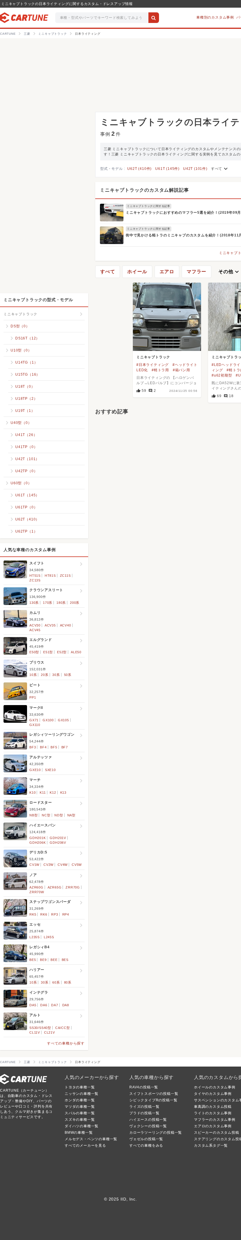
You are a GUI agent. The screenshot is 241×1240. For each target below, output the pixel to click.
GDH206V (58, 842)
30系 (56, 675)
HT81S (50, 575)
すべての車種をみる (146, 1145)
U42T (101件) (195, 169)
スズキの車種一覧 (80, 1120)
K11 (43, 792)
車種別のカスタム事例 (215, 17)
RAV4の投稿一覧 (143, 1087)
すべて (220, 168)
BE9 (43, 960)
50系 (67, 675)
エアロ (167, 271)
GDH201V (58, 838)
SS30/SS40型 (40, 1028)
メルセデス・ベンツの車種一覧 (91, 1139)
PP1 (32, 697)
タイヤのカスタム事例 (213, 1094)
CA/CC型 (62, 1028)
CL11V (34, 1032)
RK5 (32, 914)
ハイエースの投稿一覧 (148, 1120)
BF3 (32, 747)
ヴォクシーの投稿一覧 (148, 1126)
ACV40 (65, 625)
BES (65, 960)
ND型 (58, 815)
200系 (74, 602)
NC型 (46, 815)
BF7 (64, 747)
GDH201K (37, 838)
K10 (32, 792)
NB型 (33, 815)
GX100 (48, 720)
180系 (61, 602)
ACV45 (35, 630)
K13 (63, 792)
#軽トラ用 (160, 370)
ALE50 (76, 652)
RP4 (65, 914)
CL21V (49, 1032)
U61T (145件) (167, 169)
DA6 (43, 1005)
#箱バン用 (181, 370)
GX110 (34, 725)
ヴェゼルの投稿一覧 (146, 1139)
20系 (44, 675)
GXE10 (35, 770)
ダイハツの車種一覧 (81, 1126)
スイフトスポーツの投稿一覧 (153, 1094)
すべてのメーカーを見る (85, 1145)
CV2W (48, 864)
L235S (34, 937)
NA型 (71, 815)
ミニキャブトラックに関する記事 (148, 206)
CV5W (77, 864)
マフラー (196, 271)
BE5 (32, 960)
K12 (53, 792)
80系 (67, 982)
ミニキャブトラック (153, 357)
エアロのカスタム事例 (213, 1126)
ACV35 (50, 625)
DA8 (65, 1005)
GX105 (63, 720)
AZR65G (55, 887)
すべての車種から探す (66, 1043)
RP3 (54, 914)
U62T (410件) (139, 169)
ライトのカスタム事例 (213, 1113)
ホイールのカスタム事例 (214, 1087)
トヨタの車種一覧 (80, 1087)
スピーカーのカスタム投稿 (216, 1132)
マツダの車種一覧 (80, 1107)
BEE (54, 960)
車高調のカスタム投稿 (213, 1107)
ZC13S (35, 580)
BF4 (43, 747)
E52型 (62, 652)
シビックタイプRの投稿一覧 (153, 1100)
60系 (56, 982)
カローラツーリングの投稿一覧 (155, 1132)
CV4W (63, 864)
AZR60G (36, 887)
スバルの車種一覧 (80, 1113)
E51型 (48, 652)
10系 (33, 675)
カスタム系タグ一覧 (211, 1145)
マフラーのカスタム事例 (214, 1120)
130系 (34, 602)
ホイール (137, 271)
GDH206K (37, 842)
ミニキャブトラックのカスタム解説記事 (144, 190)
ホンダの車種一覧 (80, 1100)
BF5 (54, 747)
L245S (49, 937)
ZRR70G (73, 887)
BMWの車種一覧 (79, 1132)
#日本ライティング (152, 365)
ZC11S (65, 575)
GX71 (34, 720)
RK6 (43, 914)
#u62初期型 (222, 375)
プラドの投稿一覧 (144, 1113)
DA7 (54, 1005)
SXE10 (50, 770)
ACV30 (35, 625)
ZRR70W (36, 892)
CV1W (34, 864)
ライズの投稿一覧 (144, 1107)
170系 (47, 602)
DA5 (32, 1005)
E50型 (34, 652)
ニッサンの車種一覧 (81, 1094)
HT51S (35, 575)
